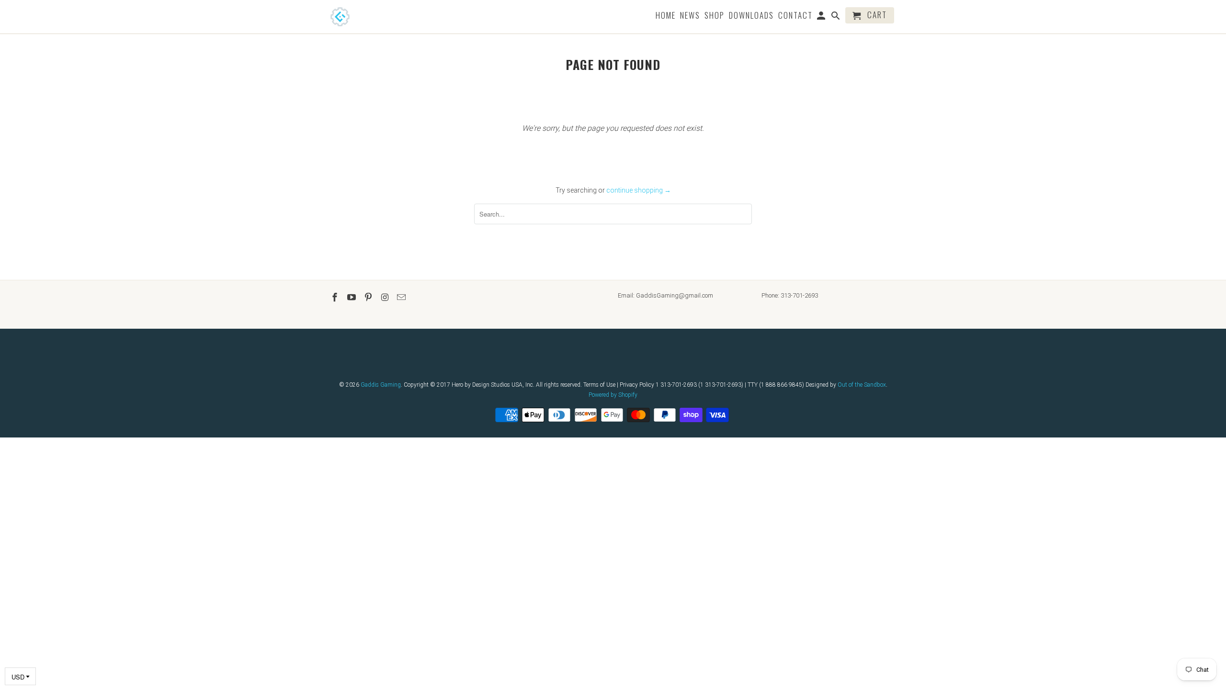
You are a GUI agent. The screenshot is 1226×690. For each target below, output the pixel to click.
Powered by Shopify (613, 394)
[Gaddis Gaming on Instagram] (385, 297)
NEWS (690, 16)
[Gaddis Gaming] (354, 16)
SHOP (714, 16)
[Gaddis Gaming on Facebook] (335, 297)
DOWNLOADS (751, 16)
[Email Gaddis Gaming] (402, 297)
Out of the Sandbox (862, 384)
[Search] (836, 17)
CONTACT (795, 16)
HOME (666, 16)
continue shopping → (638, 190)
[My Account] (822, 17)
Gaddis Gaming (381, 384)
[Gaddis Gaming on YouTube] (352, 297)
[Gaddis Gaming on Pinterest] (369, 297)
